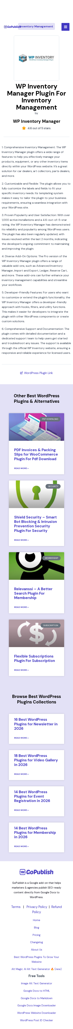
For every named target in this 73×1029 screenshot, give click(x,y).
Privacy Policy (37, 907)
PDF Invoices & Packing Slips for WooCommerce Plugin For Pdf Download (36, 454)
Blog (36, 927)
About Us (36, 949)
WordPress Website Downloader (36, 1013)
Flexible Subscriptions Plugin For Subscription (34, 658)
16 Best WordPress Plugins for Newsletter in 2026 (36, 724)
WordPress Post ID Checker (36, 1020)
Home (36, 920)
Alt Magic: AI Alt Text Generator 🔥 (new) (37, 969)
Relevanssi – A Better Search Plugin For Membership (33, 593)
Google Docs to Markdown (36, 998)
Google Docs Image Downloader (36, 1005)
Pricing (36, 935)
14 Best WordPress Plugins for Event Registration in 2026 (32, 796)
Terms (16, 907)
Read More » (21, 468)
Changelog (36, 942)
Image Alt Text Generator (36, 983)
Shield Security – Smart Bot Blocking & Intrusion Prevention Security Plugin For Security (35, 524)
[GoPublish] (12, 27)
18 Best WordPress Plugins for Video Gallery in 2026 (36, 760)
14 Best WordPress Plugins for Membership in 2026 (35, 832)
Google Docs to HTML (36, 991)
